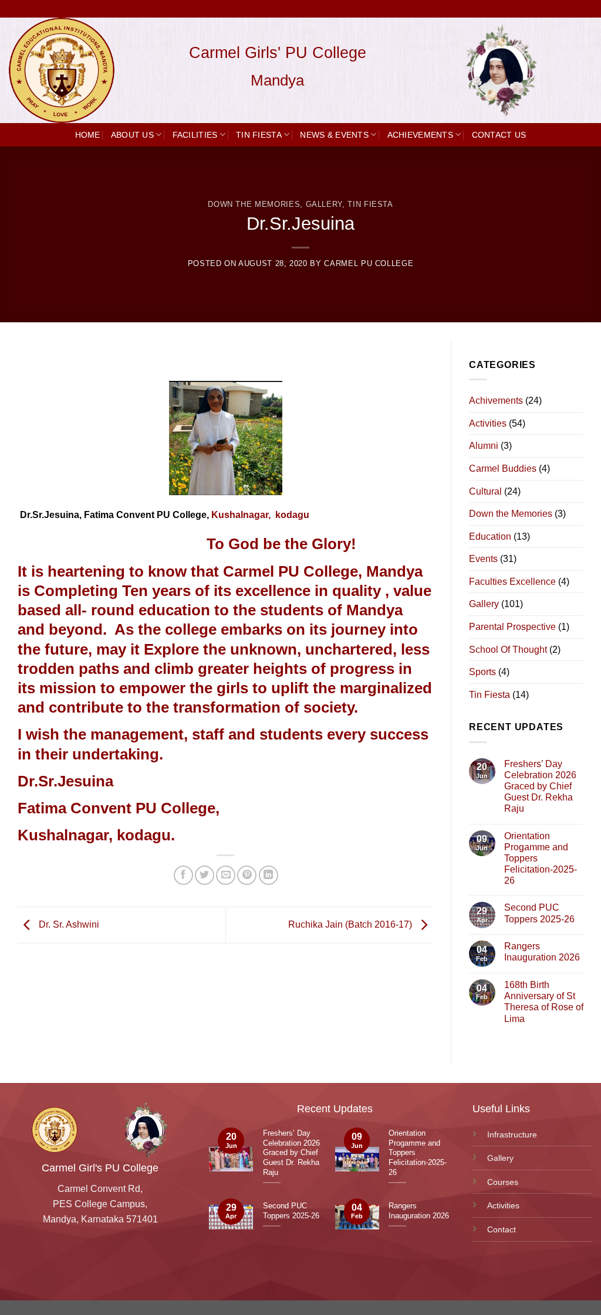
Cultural (485, 491)
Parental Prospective (512, 627)
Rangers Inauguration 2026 (542, 951)
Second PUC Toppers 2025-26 (539, 913)
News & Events (334, 134)
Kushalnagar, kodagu (260, 515)
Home (87, 134)
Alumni (483, 446)
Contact (501, 1229)
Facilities (195, 134)
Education (490, 536)
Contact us (499, 134)
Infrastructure (512, 1134)
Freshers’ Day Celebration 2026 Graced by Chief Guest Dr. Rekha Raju (540, 786)
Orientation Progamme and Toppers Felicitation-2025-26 (540, 858)
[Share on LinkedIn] (268, 875)
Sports (482, 672)
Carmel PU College (368, 263)
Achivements (496, 401)
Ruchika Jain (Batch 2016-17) (351, 924)
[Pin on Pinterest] (246, 875)
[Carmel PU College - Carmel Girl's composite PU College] (67, 70)
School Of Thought (508, 650)
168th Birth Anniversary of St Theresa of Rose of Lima (543, 1002)
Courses (502, 1182)
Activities (488, 423)
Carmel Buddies (502, 468)
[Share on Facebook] (183, 875)
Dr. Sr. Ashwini (67, 924)
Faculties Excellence (512, 582)
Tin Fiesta (259, 134)
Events (483, 559)
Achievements (420, 134)
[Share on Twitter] (204, 875)
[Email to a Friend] (225, 875)
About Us (132, 134)
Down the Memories (254, 204)
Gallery (324, 204)
